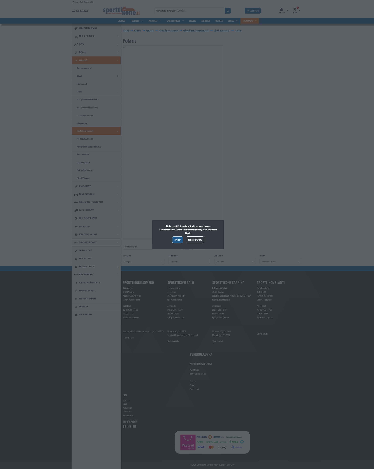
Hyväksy (178, 239)
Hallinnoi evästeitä (195, 239)
